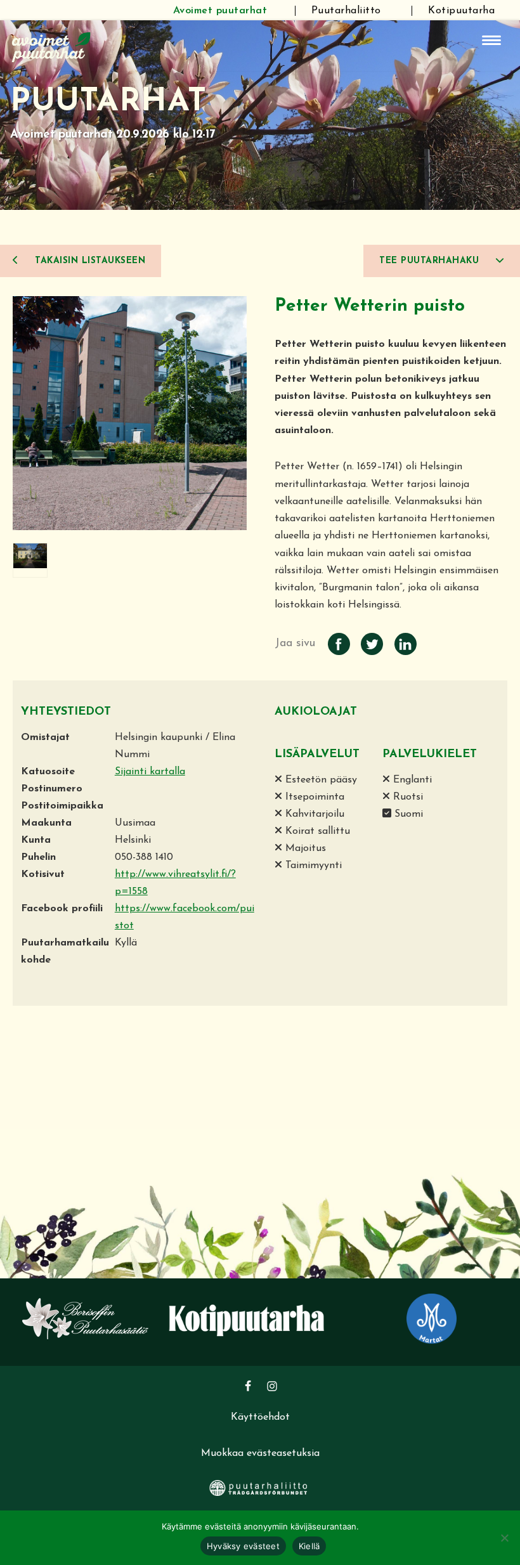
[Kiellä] (504, 1537)
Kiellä (309, 1546)
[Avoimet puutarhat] (51, 45)
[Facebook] (248, 1386)
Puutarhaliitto (346, 11)
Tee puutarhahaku (431, 261)
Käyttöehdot (260, 1417)
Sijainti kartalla (150, 772)
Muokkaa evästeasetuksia (260, 1453)
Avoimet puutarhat (220, 11)
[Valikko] (491, 40)
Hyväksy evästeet (243, 1546)
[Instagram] (272, 1386)
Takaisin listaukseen (89, 261)
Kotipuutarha (461, 11)
